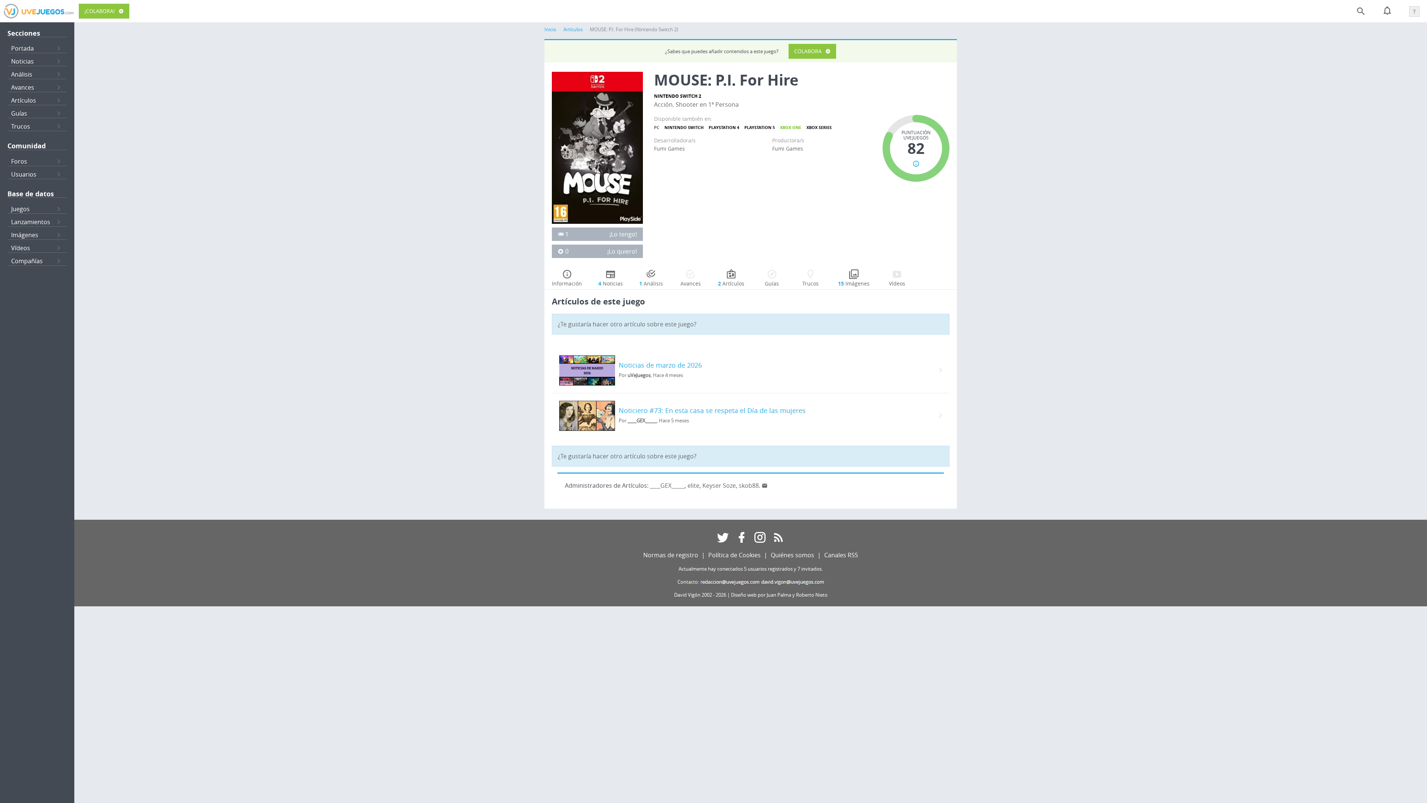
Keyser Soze (719, 485)
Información (567, 283)
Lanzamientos (30, 222)
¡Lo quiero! (622, 251)
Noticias (22, 61)
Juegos (20, 209)
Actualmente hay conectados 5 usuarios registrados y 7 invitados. (751, 569)
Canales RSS (841, 555)
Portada (22, 48)
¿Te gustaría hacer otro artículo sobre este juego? (627, 324)
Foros (19, 161)
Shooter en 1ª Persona (707, 104)
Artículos (23, 100)
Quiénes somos (792, 555)
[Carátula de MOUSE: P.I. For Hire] (597, 147)
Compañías (27, 261)
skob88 (749, 485)
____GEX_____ (667, 485)
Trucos (20, 126)
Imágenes (24, 235)
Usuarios (23, 174)
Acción (663, 104)
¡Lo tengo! (623, 234)
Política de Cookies (734, 555)
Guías (19, 113)
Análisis (21, 74)
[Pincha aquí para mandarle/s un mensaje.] (765, 485)
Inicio (550, 29)
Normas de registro (670, 555)
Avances (22, 87)
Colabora (808, 51)
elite (693, 485)
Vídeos (20, 248)
